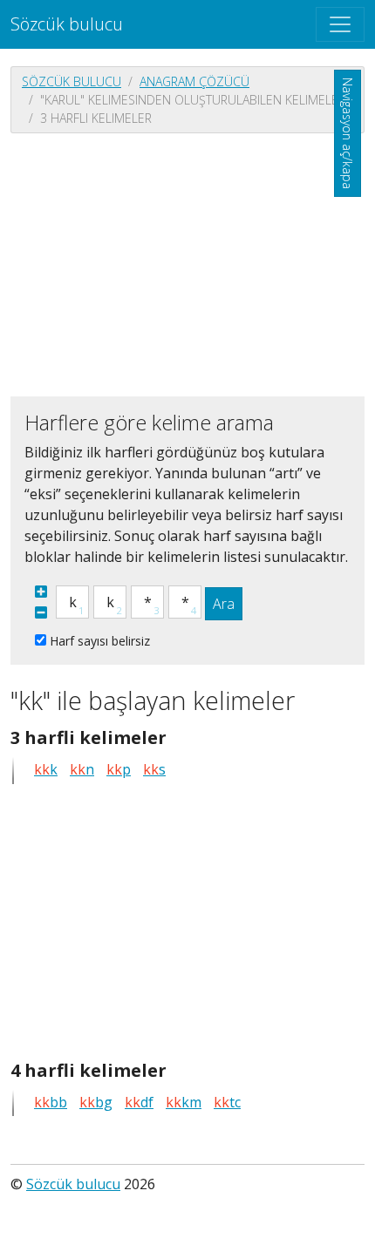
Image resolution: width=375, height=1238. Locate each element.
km (183, 1102)
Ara (224, 603)
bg (95, 1102)
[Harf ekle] (41, 591)
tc (227, 1102)
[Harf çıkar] (41, 612)
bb (50, 1102)
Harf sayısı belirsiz (100, 641)
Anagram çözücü (194, 81)
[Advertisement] (187, 263)
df (139, 1102)
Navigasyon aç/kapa (347, 133)
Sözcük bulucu (66, 24)
